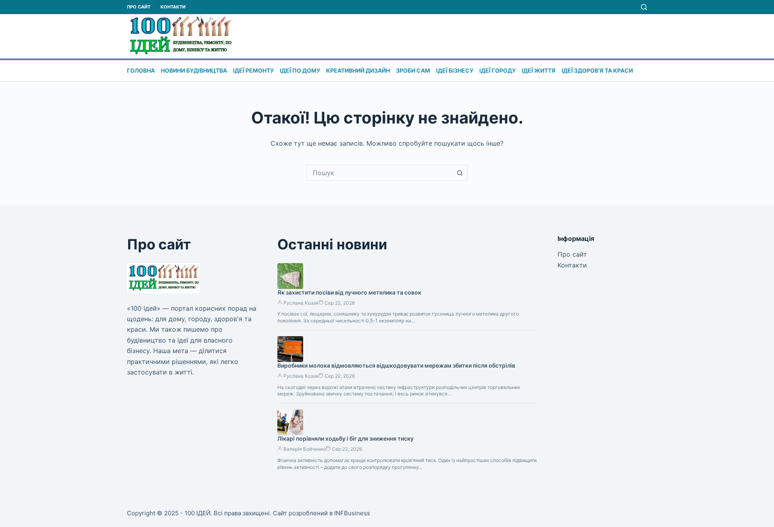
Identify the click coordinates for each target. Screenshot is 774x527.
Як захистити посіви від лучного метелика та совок (349, 292)
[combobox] (379, 173)
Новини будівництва (194, 70)
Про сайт (138, 7)
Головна (141, 70)
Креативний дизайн (358, 70)
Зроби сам (413, 70)
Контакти (172, 7)
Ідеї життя (539, 70)
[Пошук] (644, 7)
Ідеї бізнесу (454, 70)
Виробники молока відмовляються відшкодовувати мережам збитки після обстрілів (396, 365)
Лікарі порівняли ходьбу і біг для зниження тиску (345, 438)
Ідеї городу (497, 70)
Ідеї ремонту (253, 70)
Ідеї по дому (300, 70)
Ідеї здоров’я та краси (597, 70)
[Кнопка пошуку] (459, 172)
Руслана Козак (300, 303)
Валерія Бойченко (304, 449)
